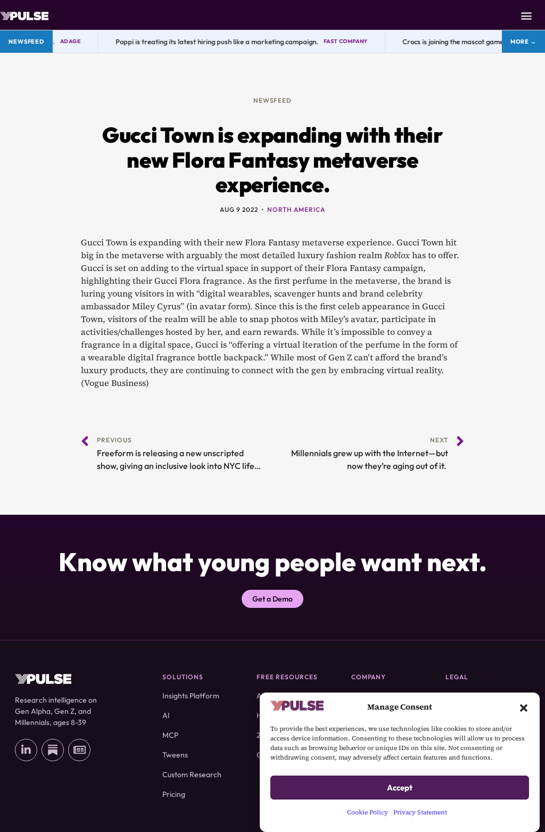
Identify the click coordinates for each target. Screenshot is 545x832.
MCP (170, 735)
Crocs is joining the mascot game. (449, 41)
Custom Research (191, 774)
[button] (523, 707)
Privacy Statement (420, 812)
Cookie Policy (367, 812)
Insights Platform (190, 696)
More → (523, 41)
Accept (399, 787)
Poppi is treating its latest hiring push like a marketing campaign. (212, 41)
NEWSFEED (272, 100)
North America (296, 209)
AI (166, 715)
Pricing (173, 794)
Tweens (175, 755)
